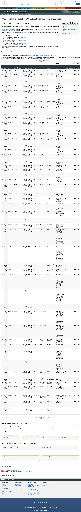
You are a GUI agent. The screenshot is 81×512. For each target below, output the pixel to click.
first (26, 60)
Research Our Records (8, 8)
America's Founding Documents (73, 8)
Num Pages (66, 67)
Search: (57, 63)
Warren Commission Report (69, 29)
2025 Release (6, 438)
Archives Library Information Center (7, 493)
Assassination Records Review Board (70, 33)
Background (65, 27)
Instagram (38, 503)
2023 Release (26, 438)
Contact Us (77, 1)
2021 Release (66, 438)
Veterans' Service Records (24, 8)
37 (48, 60)
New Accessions (44, 485)
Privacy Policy (35, 507)
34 (43, 60)
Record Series (75, 67)
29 (34, 60)
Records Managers (18, 489)
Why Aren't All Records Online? (33, 492)
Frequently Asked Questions (11, 447)
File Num (36, 68)
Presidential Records (5, 489)
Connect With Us (40, 501)
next (52, 60)
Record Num (5, 67)
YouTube (42, 503)
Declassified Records (32, 489)
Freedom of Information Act (44, 507)
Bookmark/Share (71, 1)
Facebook (35, 503)
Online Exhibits (4, 494)
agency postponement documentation (27, 435)
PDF (24, 71)
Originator (71, 68)
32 (39, 60)
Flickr (46, 503)
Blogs (44, 503)
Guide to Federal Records (32, 487)
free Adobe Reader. (14, 470)
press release (20, 35)
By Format (4, 485)
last (54, 60)
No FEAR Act (51, 507)
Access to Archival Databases (7, 491)
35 (44, 60)
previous (30, 60)
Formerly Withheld (16, 67)
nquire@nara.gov (9, 459)
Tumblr (40, 503)
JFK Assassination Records (18, 14)
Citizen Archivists (63, 1)
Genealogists (17, 484)
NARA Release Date (10, 67)
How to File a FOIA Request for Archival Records (33, 494)
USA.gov (55, 507)
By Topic (3, 484)
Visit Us (56, 8)
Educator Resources (40, 8)
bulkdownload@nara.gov (49, 428)
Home (3, 14)
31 (37, 60)
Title (57, 68)
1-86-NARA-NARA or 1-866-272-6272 (40, 510)
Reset (78, 63)
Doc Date (25, 68)
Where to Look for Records (33, 490)
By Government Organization (7, 487)
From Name (49, 68)
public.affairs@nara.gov (50, 459)
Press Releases (46, 447)
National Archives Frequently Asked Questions (33, 486)
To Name (41, 68)
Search (78, 3)
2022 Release (46, 438)
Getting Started (31, 484)
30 (36, 60)
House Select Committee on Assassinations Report (69, 31)
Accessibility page (29, 471)
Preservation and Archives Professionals (19, 487)
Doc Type (30, 68)
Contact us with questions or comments (8, 476)
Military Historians (18, 485)
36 (46, 60)
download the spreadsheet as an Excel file (42, 55)
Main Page (65, 26)
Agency (20, 68)
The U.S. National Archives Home (17, 3)
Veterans (16, 490)
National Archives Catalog (6, 488)
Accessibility (30, 507)
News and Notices (45, 484)
